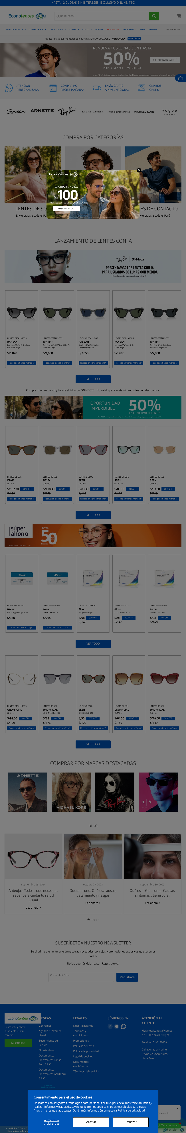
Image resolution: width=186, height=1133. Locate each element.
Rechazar (131, 1122)
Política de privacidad (131, 1110)
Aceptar (91, 1122)
